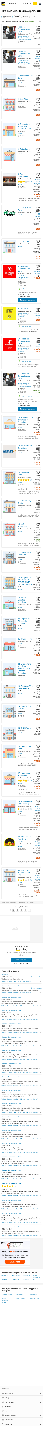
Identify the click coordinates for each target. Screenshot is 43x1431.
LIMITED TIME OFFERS (30, 396)
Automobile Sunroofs (19, 1295)
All (18, 17)
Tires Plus (5, 974)
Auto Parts (22, 902)
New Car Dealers (31, 641)
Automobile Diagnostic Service (33, 1204)
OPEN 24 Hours (29, 21)
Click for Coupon (26, 289)
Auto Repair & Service (32, 34)
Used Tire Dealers (7, 1294)
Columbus (5, 1275)
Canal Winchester (36, 1276)
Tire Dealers (21, 34)
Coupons (25, 36)
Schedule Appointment (28, 300)
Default (36, 17)
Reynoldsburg (16, 1275)
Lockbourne (15, 1279)
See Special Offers (23, 38)
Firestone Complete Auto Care (24, 29)
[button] (40, 4)
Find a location (37, 977)
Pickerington (26, 1275)
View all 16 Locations (37, 843)
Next (32, 910)
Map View (8, 17)
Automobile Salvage (5, 1301)
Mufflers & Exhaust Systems (32, 1055)
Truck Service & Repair (33, 244)
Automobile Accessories (33, 1295)
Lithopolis (26, 1279)
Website (20, 36)
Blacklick (4, 1279)
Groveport (14, 902)
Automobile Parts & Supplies (32, 1108)
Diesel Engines (20, 1298)
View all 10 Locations (37, 181)
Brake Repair (27, 990)
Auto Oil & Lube (30, 450)
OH (8, 902)
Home (3, 902)
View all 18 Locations (37, 214)
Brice (34, 1279)
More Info (28, 39)
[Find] (35, 3)
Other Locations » (37, 58)
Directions (21, 39)
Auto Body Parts (35, 1298)
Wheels (4, 1298)
